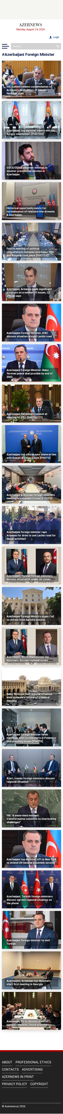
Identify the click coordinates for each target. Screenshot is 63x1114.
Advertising (32, 1069)
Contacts (10, 1069)
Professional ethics (33, 1062)
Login (55, 37)
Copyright (39, 1084)
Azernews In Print (18, 1077)
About (7, 1062)
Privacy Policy (14, 1084)
